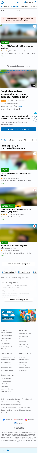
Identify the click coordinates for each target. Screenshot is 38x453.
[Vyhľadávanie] (18, 2)
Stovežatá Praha (24, 370)
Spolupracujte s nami (23, 407)
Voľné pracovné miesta (8, 407)
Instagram (31, 419)
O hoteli (19, 140)
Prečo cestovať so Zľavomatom (11, 404)
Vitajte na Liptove (24, 359)
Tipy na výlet (28, 140)
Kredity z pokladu (6, 410)
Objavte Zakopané (24, 367)
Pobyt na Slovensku (6, 335)
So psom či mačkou (6, 346)
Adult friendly (4, 386)
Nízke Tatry (22, 365)
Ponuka (3, 140)
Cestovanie (4, 11)
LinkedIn (20, 423)
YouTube (20, 419)
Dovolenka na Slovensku (8, 357)
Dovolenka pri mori (6, 381)
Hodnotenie (11, 140)
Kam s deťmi (22, 341)
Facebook (9, 419)
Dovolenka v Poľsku (6, 367)
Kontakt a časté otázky (13, 399)
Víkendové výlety (24, 344)
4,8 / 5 (17, 101)
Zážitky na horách (6, 378)
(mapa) (20, 106)
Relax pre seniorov (24, 339)
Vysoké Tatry (23, 362)
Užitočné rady (5, 349)
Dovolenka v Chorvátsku (8, 359)
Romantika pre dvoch (25, 333)
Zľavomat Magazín (17, 402)
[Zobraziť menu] (35, 2)
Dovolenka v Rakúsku (7, 370)
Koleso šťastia (5, 402)
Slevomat (4, 413)
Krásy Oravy (22, 357)
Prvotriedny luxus (6, 391)
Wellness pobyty (24, 347)
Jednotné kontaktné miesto (22, 410)
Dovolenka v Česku (6, 362)
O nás (2, 399)
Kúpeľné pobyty (23, 336)
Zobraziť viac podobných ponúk (18, 264)
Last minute (4, 383)
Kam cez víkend (5, 343)
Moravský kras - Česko (10, 106)
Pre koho (14, 11)
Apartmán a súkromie (7, 389)
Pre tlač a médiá (27, 399)
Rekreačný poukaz (6, 338)
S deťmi (21, 11)
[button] (34, 26)
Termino (11, 413)
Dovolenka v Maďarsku (7, 365)
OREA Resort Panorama (10, 103)
